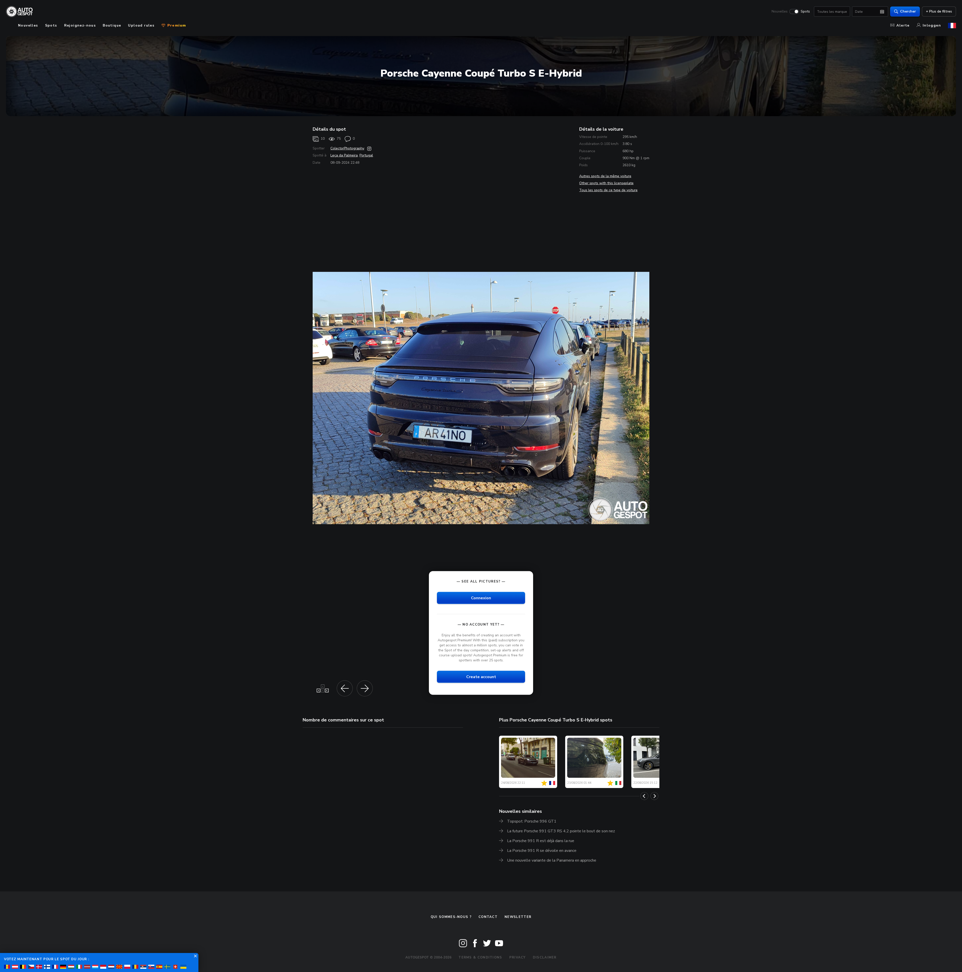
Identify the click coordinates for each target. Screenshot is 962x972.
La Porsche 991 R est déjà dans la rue (540, 841)
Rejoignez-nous (80, 25)
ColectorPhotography (347, 148)
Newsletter (518, 917)
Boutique (112, 25)
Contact (488, 917)
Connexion (481, 598)
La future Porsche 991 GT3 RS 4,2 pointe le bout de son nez (561, 831)
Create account (481, 677)
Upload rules (141, 25)
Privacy (517, 957)
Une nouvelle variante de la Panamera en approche (551, 860)
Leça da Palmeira (344, 155)
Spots (805, 11)
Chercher (908, 11)
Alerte (902, 25)
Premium (176, 25)
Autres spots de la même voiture (605, 176)
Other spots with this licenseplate (606, 183)
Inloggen (932, 25)
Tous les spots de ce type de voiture (608, 190)
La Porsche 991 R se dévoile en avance (541, 850)
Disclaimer (545, 957)
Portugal (366, 155)
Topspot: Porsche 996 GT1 (531, 821)
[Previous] (644, 796)
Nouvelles (780, 11)
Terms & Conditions (480, 957)
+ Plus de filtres (939, 11)
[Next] (654, 796)
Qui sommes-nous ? (451, 917)
